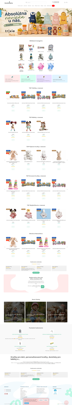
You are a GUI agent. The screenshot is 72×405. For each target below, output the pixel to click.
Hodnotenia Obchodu (23, 391)
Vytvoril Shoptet (61, 403)
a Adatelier (65, 403)
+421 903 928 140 (8, 391)
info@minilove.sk (8, 389)
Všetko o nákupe (22, 390)
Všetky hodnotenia (36, 272)
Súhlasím (45, 400)
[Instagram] (7, 394)
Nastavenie (26, 403)
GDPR (21, 399)
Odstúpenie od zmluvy (23, 396)
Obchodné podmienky (23, 397)
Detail (13, 110)
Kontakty (21, 388)
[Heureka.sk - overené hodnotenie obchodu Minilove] (55, 392)
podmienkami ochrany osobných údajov (36, 286)
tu (36, 401)
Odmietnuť (41, 400)
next (67, 160)
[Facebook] (5, 394)
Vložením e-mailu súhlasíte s (36, 286)
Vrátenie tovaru (22, 395)
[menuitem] (20, 6)
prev (4, 160)
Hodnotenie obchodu (36, 262)
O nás (21, 389)
